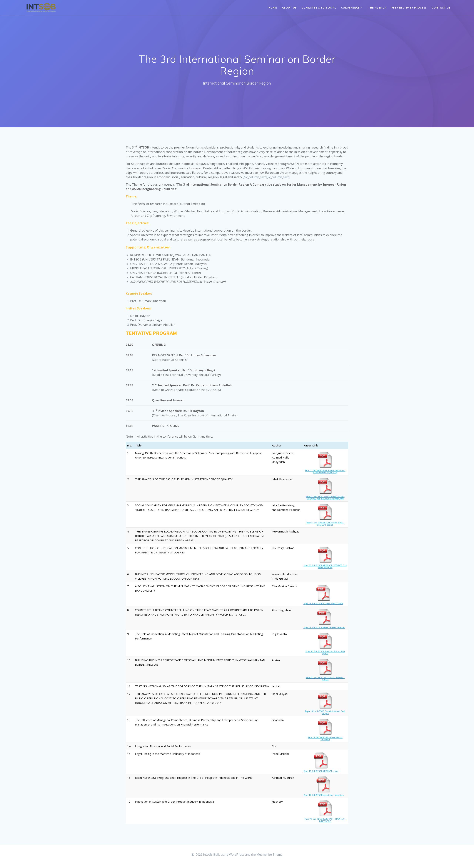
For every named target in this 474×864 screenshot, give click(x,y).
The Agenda (377, 7)
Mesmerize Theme (269, 855)
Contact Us (441, 7)
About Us (289, 7)
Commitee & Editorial (319, 7)
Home (272, 7)
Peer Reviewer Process (409, 7)
